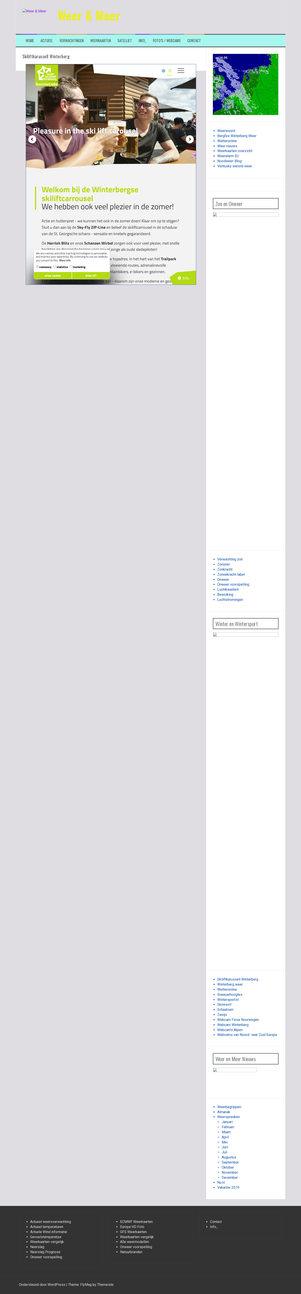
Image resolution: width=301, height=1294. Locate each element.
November (230, 1172)
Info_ (142, 40)
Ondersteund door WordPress (42, 1285)
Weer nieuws (227, 146)
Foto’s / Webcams (167, 40)
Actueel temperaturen (46, 1227)
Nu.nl (221, 1182)
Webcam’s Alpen (230, 1030)
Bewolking (225, 594)
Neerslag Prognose (45, 1252)
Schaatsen (225, 1009)
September (230, 1162)
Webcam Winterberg (233, 1025)
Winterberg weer (230, 984)
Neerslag (37, 1247)
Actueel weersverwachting (50, 1222)
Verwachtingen (71, 40)
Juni (225, 1147)
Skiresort (224, 1004)
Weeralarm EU (228, 156)
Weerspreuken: (228, 1117)
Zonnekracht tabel (231, 574)
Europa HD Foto (132, 1227)
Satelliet (124, 40)
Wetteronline (227, 141)
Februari (228, 1127)
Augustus (229, 1157)
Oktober (228, 1167)
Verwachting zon (230, 559)
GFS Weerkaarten (133, 1232)
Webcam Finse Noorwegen (238, 1020)
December (230, 1177)
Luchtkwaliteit (228, 589)
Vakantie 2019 (228, 1187)
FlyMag (86, 1285)
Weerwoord (226, 131)
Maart (226, 1132)
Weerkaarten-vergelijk (47, 1242)
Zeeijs (222, 1015)
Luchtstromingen (230, 600)
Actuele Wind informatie (48, 1232)
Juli (224, 1152)
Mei (225, 1142)
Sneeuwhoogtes (229, 994)
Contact (194, 40)
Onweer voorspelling (233, 584)
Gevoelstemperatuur (45, 1237)
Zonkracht (224, 569)
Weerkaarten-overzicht (234, 151)
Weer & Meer (89, 15)
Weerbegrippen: (229, 1107)
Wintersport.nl (228, 1000)
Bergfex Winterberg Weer (236, 136)
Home (30, 40)
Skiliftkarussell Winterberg (237, 979)
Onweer (223, 579)
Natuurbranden (131, 1252)
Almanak (223, 1112)
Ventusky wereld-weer (234, 166)
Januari (227, 1122)
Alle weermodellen (134, 1242)
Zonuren (223, 564)
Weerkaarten (100, 40)
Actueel (47, 40)
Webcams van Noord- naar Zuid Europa (247, 1035)
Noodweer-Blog (229, 161)
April (225, 1137)
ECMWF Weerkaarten (136, 1222)
